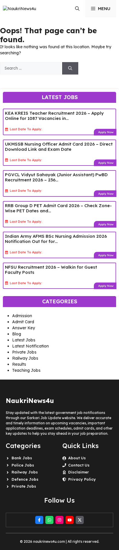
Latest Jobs (23, 340)
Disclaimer (78, 472)
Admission (22, 315)
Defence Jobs (25, 479)
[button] (77, 8)
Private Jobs (24, 352)
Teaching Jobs (26, 370)
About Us (77, 458)
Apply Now (106, 132)
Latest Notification (30, 346)
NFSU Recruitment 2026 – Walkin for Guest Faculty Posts (51, 269)
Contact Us (79, 465)
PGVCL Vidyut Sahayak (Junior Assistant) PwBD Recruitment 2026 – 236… (56, 177)
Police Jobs (23, 465)
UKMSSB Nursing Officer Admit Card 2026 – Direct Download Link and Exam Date (59, 146)
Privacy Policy (82, 479)
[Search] (70, 68)
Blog (16, 334)
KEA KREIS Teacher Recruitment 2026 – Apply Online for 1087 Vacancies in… (54, 115)
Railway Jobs (25, 358)
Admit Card (23, 321)
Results (19, 364)
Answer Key (23, 327)
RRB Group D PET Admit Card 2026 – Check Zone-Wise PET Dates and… (58, 208)
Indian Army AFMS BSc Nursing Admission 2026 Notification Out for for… (56, 238)
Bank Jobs (22, 458)
